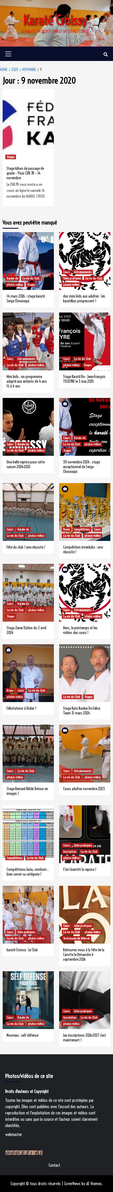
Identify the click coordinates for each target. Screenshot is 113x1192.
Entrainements (82, 272)
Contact (54, 1165)
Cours (66, 272)
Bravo (66, 529)
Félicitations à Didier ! (21, 708)
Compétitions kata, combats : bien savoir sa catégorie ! (27, 872)
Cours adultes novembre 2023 (84, 788)
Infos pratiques (72, 278)
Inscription (69, 851)
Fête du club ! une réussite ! (26, 547)
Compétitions (82, 529)
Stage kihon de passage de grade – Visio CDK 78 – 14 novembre (25, 173)
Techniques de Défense (76, 938)
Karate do (12, 278)
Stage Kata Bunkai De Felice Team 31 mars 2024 (81, 710)
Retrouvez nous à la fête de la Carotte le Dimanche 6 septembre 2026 (83, 955)
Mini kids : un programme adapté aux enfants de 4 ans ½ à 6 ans (27, 381)
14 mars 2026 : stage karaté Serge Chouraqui (26, 298)
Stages (10, 157)
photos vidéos (15, 285)
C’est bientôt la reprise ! (79, 869)
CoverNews (72, 1183)
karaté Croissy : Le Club (22, 950)
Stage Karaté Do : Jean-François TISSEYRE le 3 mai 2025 (84, 379)
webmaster (13, 1134)
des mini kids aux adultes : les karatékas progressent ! (84, 298)
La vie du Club (31, 278)
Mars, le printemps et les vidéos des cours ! (80, 630)
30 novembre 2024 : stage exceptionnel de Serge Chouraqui (81, 467)
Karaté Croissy (55, 20)
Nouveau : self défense (22, 1035)
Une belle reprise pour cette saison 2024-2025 (26, 464)
